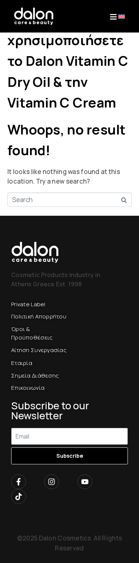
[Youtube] (84, 481)
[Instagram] (51, 481)
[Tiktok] (18, 496)
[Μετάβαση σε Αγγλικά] (121, 16)
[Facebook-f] (18, 481)
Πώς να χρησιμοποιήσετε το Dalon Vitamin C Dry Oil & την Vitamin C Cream (67, 61)
